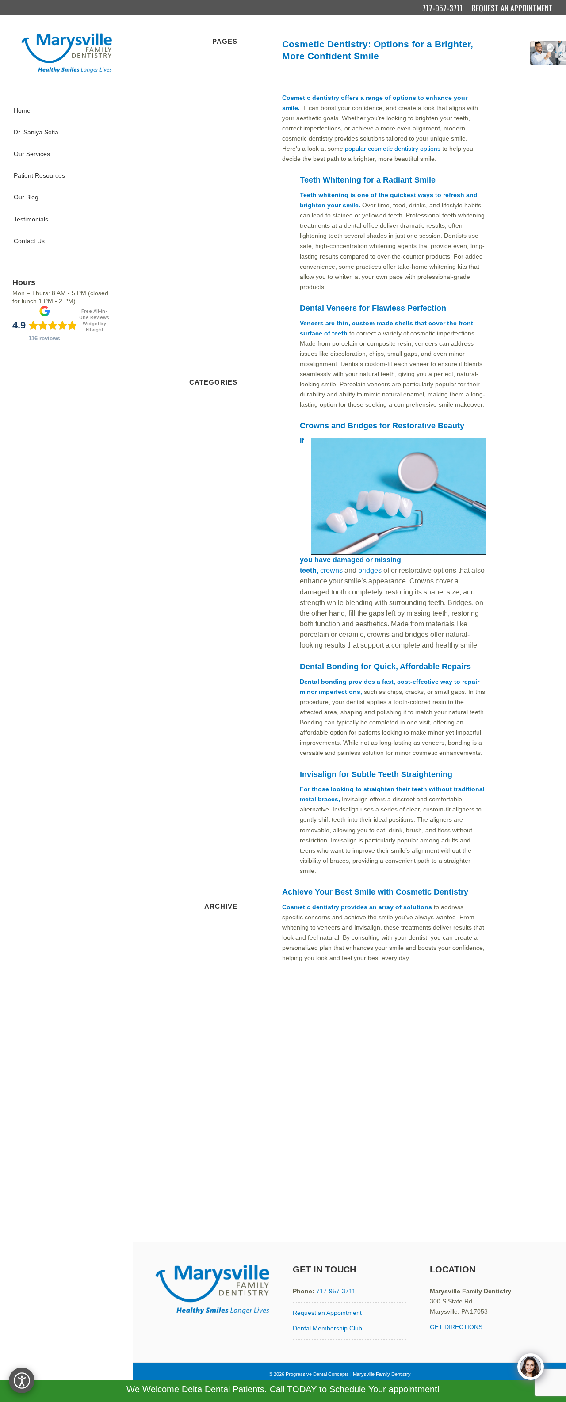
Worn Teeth (221, 884)
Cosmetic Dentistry (356, 68)
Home (229, 64)
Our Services (219, 135)
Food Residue (217, 629)
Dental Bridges (429, 68)
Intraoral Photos (215, 701)
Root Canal (221, 360)
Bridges (226, 298)
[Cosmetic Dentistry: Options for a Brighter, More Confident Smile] (548, 58)
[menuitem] (67, 111)
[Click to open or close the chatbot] (530, 1366)
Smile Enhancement (365, 78)
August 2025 (219, 1041)
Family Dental (218, 598)
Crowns (226, 308)
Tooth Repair (219, 843)
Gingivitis (224, 639)
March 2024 (220, 1215)
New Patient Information (203, 74)
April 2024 (223, 1204)
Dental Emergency (211, 496)
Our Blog (225, 196)
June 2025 (222, 1062)
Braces (227, 404)
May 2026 (223, 949)
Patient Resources (211, 166)
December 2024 (214, 1123)
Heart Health (219, 690)
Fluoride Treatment (210, 619)
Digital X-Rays (217, 237)
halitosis (226, 670)
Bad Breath (221, 394)
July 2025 (223, 1051)
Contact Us (222, 186)
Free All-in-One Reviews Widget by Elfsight (94, 321)
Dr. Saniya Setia (215, 104)
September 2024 (214, 1153)
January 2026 (218, 990)
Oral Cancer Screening (205, 741)
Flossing (225, 609)
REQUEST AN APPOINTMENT (512, 8)
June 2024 (222, 1184)
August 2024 (219, 1164)
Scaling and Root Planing (202, 206)
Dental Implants (215, 319)
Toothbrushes (218, 853)
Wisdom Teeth (217, 874)
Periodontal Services (208, 176)
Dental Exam (219, 507)
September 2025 (214, 1031)
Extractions (329, 78)
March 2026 (220, 970)
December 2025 (214, 1000)
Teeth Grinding (216, 813)
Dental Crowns (464, 68)
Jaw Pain (224, 721)
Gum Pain (223, 649)
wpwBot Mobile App (210, 84)
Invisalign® (222, 711)
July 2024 (223, 1174)
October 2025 (218, 1021)
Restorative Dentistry (208, 288)
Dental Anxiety (217, 455)
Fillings (227, 350)
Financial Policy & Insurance (198, 125)
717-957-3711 (442, 8)
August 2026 (219, 918)
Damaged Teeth (215, 445)
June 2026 (222, 939)
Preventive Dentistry (209, 772)
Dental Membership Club (327, 1328)
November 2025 (214, 1010)
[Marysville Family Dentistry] (66, 53)
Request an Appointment (327, 1312)
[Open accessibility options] (21, 1380)
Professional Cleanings (205, 268)
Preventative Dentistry (206, 217)
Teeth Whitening (407, 78)
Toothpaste (222, 864)
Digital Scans (219, 567)
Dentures (224, 329)
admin (442, 78)
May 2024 (223, 1194)
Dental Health (218, 527)
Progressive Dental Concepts (317, 1374)
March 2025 (220, 1092)
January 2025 (218, 1112)
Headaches (221, 680)
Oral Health (221, 751)
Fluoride (225, 247)
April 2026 (223, 960)
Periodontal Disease (209, 762)
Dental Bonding (395, 68)
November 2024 (214, 1133)
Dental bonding (323, 681)
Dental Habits (218, 517)
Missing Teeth (218, 731)
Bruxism (226, 415)
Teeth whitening (324, 194)
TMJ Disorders (216, 833)
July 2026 (223, 929)
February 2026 (216, 980)
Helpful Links (219, 156)
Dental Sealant (216, 537)
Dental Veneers (298, 78)
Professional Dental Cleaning (197, 782)
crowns (331, 570)
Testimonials (220, 227)
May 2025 (223, 1072)
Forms (228, 115)
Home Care (221, 258)
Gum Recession (215, 659)
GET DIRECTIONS (456, 1326)
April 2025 (223, 1082)
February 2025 (216, 1102)
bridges (370, 570)
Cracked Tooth (217, 435)
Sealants (225, 278)
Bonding (225, 94)
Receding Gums (214, 792)
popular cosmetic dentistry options (392, 148)
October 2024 (218, 1143)
